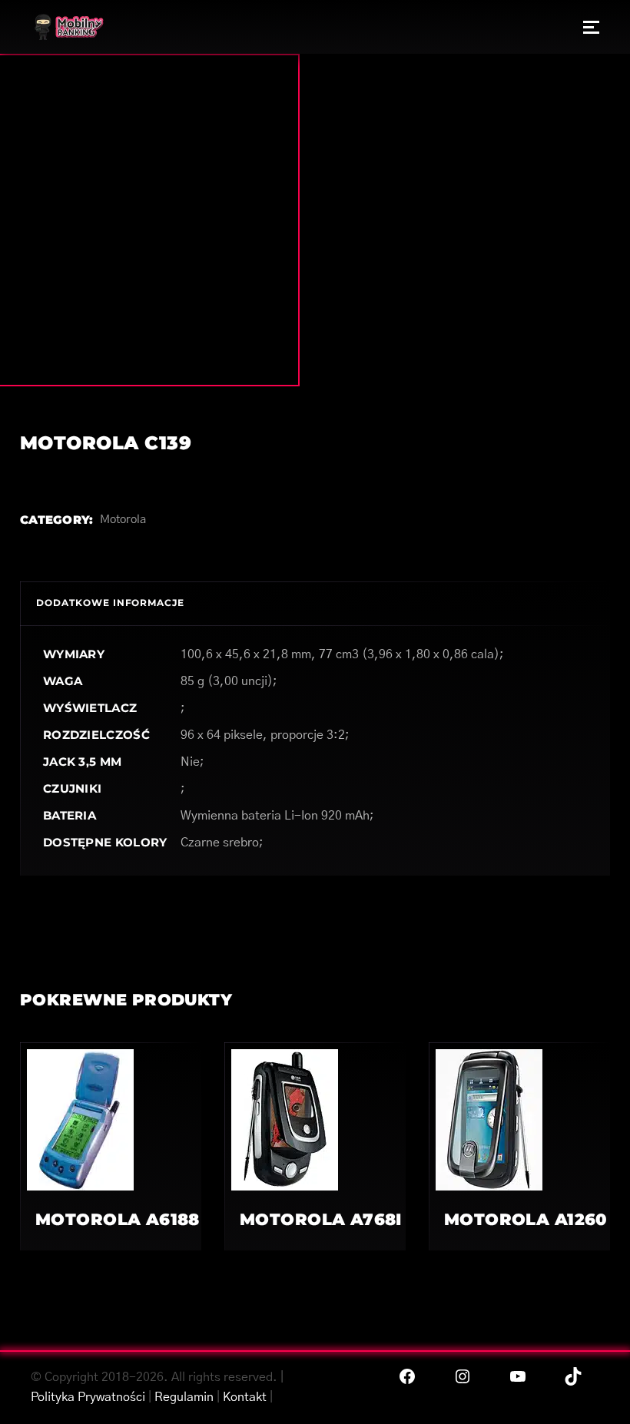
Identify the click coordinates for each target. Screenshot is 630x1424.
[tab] (110, 603)
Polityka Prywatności (88, 1397)
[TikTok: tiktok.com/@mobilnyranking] (573, 1376)
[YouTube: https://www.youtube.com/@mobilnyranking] (518, 1376)
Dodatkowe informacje (110, 602)
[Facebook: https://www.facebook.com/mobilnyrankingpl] (407, 1376)
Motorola (123, 519)
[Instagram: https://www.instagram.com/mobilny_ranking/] (462, 1376)
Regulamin (184, 1397)
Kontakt (245, 1397)
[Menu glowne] (591, 27)
